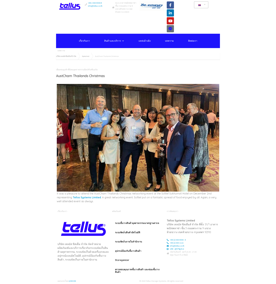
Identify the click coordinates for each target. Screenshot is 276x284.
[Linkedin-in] (170, 13)
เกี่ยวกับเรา (84, 41)
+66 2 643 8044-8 (95, 3)
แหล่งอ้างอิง (145, 41)
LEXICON (72, 281)
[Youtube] (170, 20)
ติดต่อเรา (192, 41)
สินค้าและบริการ (112, 41)
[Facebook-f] (170, 5)
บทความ (169, 41)
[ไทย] (200, 5)
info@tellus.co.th (95, 6)
